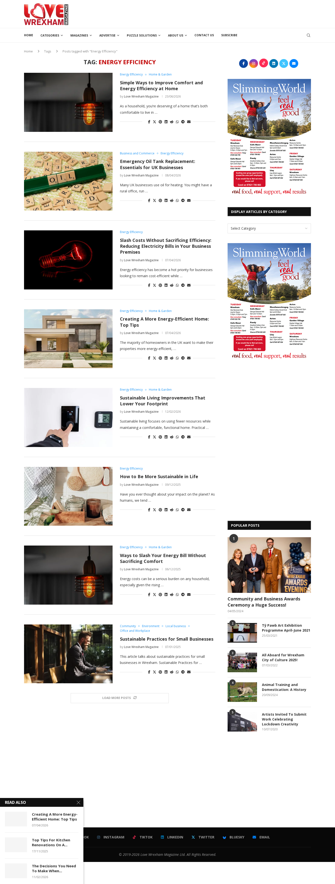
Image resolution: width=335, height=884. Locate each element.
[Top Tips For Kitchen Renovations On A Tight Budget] (16, 844)
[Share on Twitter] (154, 121)
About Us (175, 35)
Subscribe (229, 35)
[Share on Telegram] (183, 121)
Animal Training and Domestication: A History (284, 687)
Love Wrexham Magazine (141, 96)
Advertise (107, 35)
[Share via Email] (189, 121)
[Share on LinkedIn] (166, 121)
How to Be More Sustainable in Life (159, 476)
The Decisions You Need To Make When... (54, 868)
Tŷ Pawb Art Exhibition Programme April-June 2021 (286, 628)
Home (28, 35)
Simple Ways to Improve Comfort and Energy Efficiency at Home (161, 85)
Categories (49, 35)
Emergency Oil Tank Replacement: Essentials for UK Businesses (157, 164)
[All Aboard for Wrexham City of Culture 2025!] (242, 662)
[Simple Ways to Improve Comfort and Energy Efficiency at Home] (68, 102)
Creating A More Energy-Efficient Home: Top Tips (54, 817)
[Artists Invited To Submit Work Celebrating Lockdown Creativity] (242, 722)
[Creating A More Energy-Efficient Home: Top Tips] (68, 338)
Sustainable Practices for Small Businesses (166, 639)
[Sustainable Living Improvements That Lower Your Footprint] (68, 417)
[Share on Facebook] (149, 121)
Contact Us (204, 35)
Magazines (79, 35)
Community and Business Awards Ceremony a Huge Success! (264, 602)
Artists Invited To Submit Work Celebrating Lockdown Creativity (284, 719)
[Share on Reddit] (171, 121)
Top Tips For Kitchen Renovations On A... (51, 842)
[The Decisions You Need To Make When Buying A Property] (16, 870)
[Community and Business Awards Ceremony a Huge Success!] (269, 565)
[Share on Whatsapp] (177, 121)
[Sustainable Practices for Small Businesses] (68, 653)
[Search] (308, 35)
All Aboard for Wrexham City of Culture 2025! (283, 657)
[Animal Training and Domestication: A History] (242, 692)
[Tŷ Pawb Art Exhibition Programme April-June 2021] (242, 633)
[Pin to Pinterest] (160, 121)
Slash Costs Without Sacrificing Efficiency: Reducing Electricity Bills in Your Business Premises (165, 246)
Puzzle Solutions (142, 35)
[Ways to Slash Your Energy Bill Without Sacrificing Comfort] (68, 575)
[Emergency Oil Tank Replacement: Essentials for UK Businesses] (68, 181)
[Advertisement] (221, 13)
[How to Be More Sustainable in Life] (68, 496)
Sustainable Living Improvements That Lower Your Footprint (162, 401)
